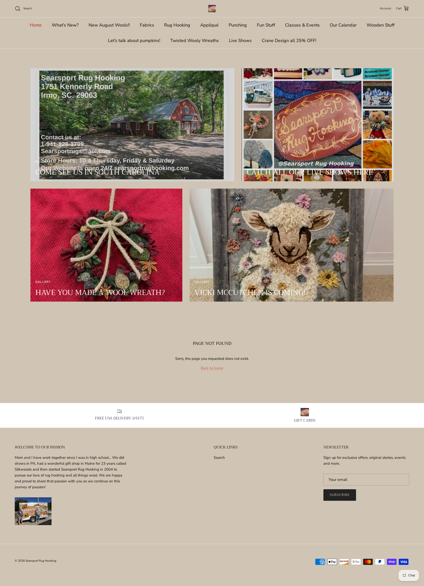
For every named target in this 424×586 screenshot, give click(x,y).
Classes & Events (302, 25)
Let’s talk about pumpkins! (134, 40)
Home (36, 25)
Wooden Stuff (381, 25)
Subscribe (340, 495)
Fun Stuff (266, 25)
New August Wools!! (109, 25)
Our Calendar (343, 25)
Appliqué (209, 25)
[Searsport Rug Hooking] (212, 8)
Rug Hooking (177, 25)
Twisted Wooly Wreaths (194, 40)
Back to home (212, 368)
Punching (238, 25)
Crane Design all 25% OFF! (289, 40)
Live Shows (240, 40)
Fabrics (147, 25)
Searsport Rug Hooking (41, 561)
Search (219, 457)
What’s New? (65, 25)
